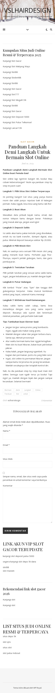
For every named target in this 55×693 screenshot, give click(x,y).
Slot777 (15, 94)
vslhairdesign (14, 400)
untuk (25, 394)
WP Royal (37, 688)
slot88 (6, 567)
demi (18, 390)
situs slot (7, 647)
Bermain (8, 390)
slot (13, 599)
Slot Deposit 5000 (20, 116)
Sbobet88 (16, 77)
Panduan (8, 394)
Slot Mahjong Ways (21, 66)
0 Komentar (46, 400)
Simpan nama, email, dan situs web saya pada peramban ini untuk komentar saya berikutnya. (25, 478)
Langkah (27, 390)
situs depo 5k (9, 636)
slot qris (7, 641)
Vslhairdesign (27, 10)
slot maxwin (8, 570)
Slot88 (15, 72)
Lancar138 (17, 128)
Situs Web (8, 458)
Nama (6, 430)
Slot (17, 394)
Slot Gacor (17, 60)
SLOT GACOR (27, 142)
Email (6, 445)
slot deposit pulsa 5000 (22, 556)
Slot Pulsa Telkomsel (22, 122)
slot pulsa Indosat (11, 653)
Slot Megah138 (19, 100)
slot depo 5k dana (27, 561)
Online (37, 390)
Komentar (8, 485)
